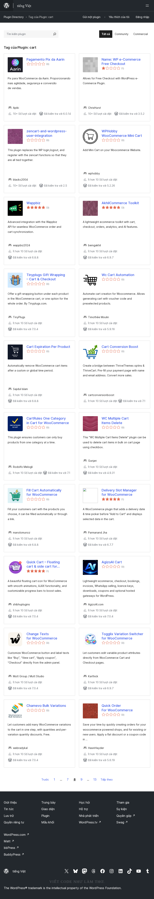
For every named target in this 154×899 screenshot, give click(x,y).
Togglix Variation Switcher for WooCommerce (122, 636)
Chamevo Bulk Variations (46, 706)
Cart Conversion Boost (120, 347)
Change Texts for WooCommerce (41, 636)
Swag (122, 822)
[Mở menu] (148, 5)
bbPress (11, 848)
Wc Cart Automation (118, 275)
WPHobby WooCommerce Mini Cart (122, 133)
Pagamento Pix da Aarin (45, 59)
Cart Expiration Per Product (48, 347)
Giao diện (48, 809)
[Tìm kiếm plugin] (54, 34)
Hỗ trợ (83, 809)
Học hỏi (84, 802)
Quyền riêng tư (14, 822)
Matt (9, 841)
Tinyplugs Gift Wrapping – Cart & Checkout (45, 277)
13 (95, 779)
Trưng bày (48, 802)
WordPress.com (16, 834)
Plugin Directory (14, 17)
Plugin (45, 816)
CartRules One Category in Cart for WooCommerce (47, 420)
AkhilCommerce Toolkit (120, 203)
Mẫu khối (47, 822)
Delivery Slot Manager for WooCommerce (119, 492)
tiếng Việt (19, 871)
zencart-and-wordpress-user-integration (46, 133)
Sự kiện (121, 809)
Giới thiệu (10, 802)
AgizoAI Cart (112, 562)
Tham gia (122, 802)
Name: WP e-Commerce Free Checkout (121, 61)
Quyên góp (125, 816)
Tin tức (9, 809)
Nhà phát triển (89, 816)
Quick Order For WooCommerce (117, 708)
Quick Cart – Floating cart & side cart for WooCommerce (43, 564)
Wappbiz (33, 203)
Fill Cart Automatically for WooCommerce (43, 492)
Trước (45, 779)
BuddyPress (14, 854)
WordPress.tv (90, 822)
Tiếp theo (106, 779)
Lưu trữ (9, 816)
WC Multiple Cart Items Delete (115, 420)
